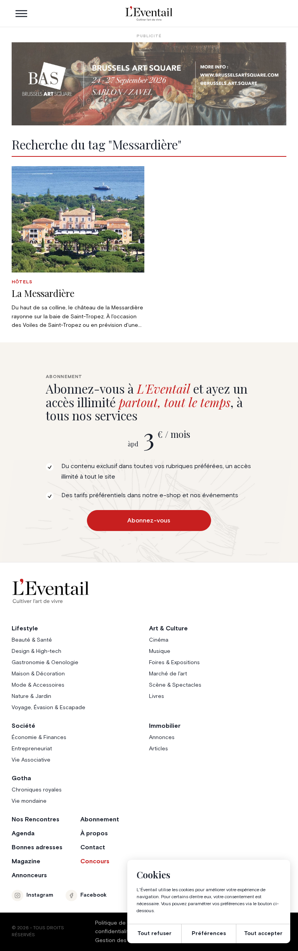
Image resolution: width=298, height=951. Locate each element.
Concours (94, 861)
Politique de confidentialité (113, 927)
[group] (78, 248)
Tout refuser (154, 933)
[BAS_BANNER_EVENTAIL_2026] (149, 83)
